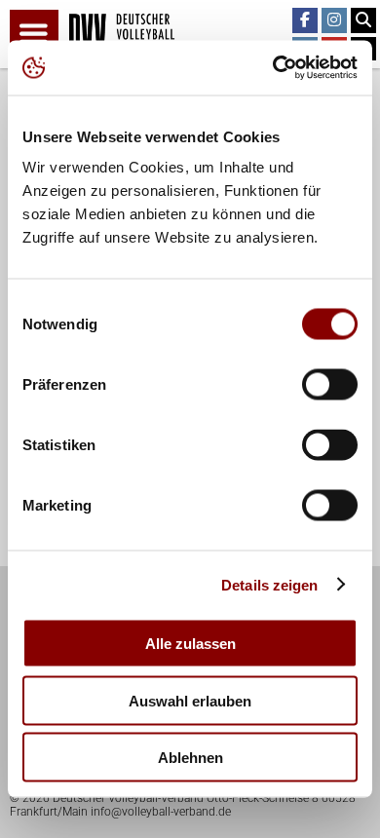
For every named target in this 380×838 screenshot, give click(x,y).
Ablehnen (190, 757)
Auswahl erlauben (190, 700)
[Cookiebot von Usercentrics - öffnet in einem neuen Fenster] (273, 68)
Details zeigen (269, 584)
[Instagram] (334, 20)
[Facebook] (305, 20)
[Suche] (363, 20)
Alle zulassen (190, 643)
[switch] (330, 384)
